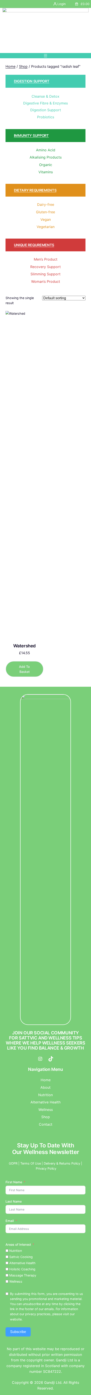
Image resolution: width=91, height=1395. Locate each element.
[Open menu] (45, 55)
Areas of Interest (18, 1244)
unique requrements (34, 245)
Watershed (24, 645)
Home (10, 66)
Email (10, 1221)
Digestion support (31, 81)
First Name (14, 1182)
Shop (23, 66)
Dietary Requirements (35, 190)
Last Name (14, 1201)
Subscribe (18, 1332)
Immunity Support (31, 135)
